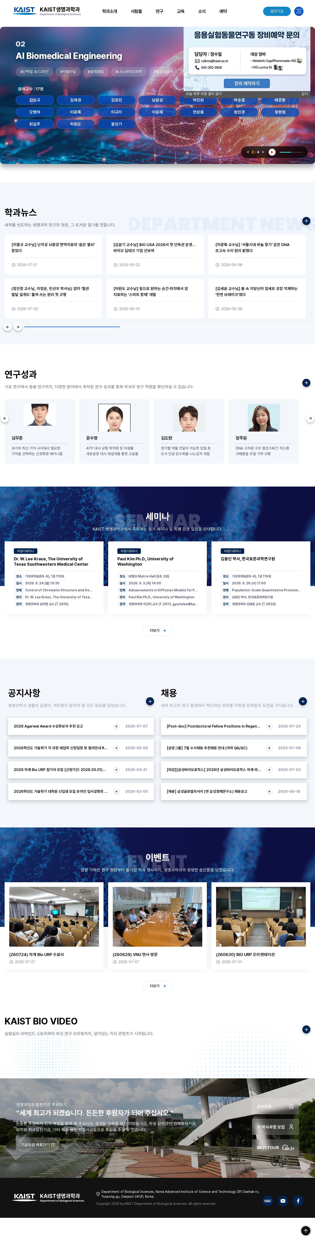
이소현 (75, 112)
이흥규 (198, 112)
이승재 (116, 112)
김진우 (198, 100)
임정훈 (280, 112)
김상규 (116, 100)
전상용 (34, 124)
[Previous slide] (5, 418)
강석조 (34, 100)
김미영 (75, 100)
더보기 (155, 630)
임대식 (239, 112)
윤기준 (34, 112)
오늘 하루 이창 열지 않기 (204, 94)
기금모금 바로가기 (35, 1144)
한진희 (116, 124)
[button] (7, 327)
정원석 (75, 124)
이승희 (157, 112)
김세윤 (157, 100)
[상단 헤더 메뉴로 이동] (305, 1230)
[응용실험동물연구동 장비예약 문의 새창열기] (247, 90)
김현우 (239, 100)
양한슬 (280, 100)
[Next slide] (310, 418)
